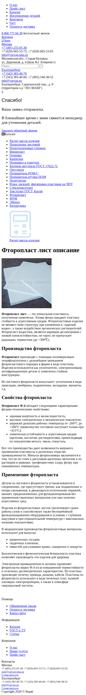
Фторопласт (18, 195)
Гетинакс (16, 155)
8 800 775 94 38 (12, 33)
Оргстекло (17, 169)
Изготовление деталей (25, 15)
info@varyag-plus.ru (15, 55)
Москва (7, 44)
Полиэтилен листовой (25, 144)
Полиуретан (18, 180)
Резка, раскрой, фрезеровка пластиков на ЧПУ (41, 184)
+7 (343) (14, 73)
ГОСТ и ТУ (18, 630)
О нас (13, 5)
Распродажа (18, 205)
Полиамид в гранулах (24, 162)
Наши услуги (19, 651)
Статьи (14, 634)
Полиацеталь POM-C (24, 173)
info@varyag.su (12, 80)
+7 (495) (14, 47)
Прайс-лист (17, 8)
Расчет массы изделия (24, 141)
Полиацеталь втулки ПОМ (28, 177)
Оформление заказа (23, 606)
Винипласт (17, 151)
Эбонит (15, 202)
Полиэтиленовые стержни (28, 148)
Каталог (15, 12)
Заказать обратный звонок (19, 130)
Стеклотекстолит (21, 187)
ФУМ (13, 198)
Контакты (16, 19)
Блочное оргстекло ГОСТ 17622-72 (34, 166)
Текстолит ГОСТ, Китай (26, 191)
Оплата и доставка (22, 26)
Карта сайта (18, 613)
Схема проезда (10, 674)
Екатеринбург (11, 70)
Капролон (16, 159)
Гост (13, 23)
